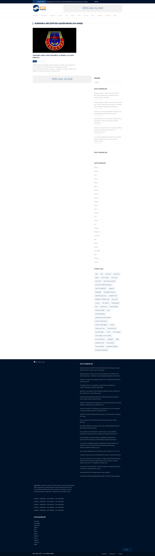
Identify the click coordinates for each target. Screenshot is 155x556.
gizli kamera (103, 306)
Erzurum (96, 198)
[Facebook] (115, 1)
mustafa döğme (99, 332)
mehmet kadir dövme (101, 321)
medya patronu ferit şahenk (103, 317)
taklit (117, 339)
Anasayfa (35, 15)
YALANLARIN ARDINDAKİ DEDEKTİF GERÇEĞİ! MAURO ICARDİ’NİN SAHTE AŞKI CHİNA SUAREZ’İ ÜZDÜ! (107, 139)
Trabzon (96, 262)
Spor (66, 15)
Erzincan (96, 194)
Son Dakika (44, 15)
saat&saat (110, 339)
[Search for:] (99, 2)
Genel (35, 61)
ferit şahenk (105, 303)
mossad (112, 325)
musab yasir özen (100, 328)
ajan (102, 274)
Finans (93, 15)
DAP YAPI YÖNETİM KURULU (103, 285)
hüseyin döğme (114, 306)
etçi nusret (115, 299)
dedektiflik (98, 292)
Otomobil (107, 15)
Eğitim (79, 15)
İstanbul (96, 213)
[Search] (107, 2)
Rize (95, 239)
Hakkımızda (112, 554)
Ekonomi (86, 15)
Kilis (95, 224)
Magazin (100, 15)
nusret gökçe (116, 332)
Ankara (96, 167)
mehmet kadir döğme (101, 325)
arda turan (116, 274)
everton (97, 303)
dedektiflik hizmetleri (109, 292)
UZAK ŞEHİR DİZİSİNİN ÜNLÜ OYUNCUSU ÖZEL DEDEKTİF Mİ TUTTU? (100, 451)
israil (108, 310)
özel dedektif (110, 343)
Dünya (72, 15)
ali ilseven (108, 274)
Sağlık (114, 15)
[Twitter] (117, 1)
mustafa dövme (111, 328)
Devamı (68, 491)
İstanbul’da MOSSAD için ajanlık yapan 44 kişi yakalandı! (95, 472)
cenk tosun (114, 277)
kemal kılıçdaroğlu (100, 314)
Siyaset (60, 15)
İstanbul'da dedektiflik (101, 350)
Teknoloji (96, 258)
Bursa (95, 179)
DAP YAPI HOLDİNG (109, 281)
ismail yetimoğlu (99, 310)
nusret (108, 332)
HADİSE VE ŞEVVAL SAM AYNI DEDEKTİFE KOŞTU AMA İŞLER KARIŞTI (100, 455)
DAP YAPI (98, 281)
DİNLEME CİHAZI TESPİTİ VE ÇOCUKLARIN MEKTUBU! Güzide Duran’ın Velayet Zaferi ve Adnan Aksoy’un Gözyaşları (67, 3)
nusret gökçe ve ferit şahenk (103, 335)
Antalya (96, 171)
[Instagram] (121, 1)
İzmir (95, 217)
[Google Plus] (119, 1)
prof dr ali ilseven (100, 339)
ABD (96, 274)
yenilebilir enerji (99, 343)
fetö (96, 306)
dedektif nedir (113, 296)
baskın (97, 277)
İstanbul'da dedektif (111, 346)
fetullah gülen (115, 303)
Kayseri (96, 220)
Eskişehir (96, 201)
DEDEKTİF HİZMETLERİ (102, 299)
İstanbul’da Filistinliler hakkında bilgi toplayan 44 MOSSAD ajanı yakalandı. (100, 476)
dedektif (111, 288)
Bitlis (95, 175)
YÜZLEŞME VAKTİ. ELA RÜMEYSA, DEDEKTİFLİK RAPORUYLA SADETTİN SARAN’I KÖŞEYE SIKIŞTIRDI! (108, 121)
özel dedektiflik (99, 346)
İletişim (120, 554)
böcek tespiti (105, 277)
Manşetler (52, 15)
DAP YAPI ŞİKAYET (100, 288)
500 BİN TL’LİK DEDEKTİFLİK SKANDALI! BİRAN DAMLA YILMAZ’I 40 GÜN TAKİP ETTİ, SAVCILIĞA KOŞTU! (108, 130)
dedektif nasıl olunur (100, 296)
